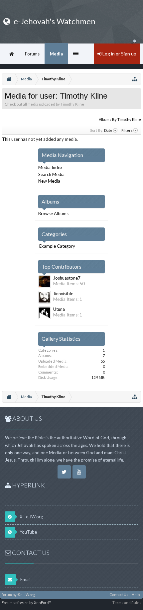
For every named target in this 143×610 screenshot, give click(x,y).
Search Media (51, 174)
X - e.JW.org (31, 516)
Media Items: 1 (67, 299)
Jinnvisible (63, 293)
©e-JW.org (26, 594)
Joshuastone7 (66, 278)
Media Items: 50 (69, 283)
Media (56, 53)
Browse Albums (53, 213)
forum (7, 594)
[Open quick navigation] (135, 79)
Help (136, 594)
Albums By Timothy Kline (120, 119)
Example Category (57, 246)
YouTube (28, 532)
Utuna (59, 309)
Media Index (50, 167)
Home (11, 54)
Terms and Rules (126, 602)
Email (25, 579)
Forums (32, 53)
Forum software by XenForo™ (26, 602)
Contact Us (118, 594)
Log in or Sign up (118, 53)
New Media (49, 181)
